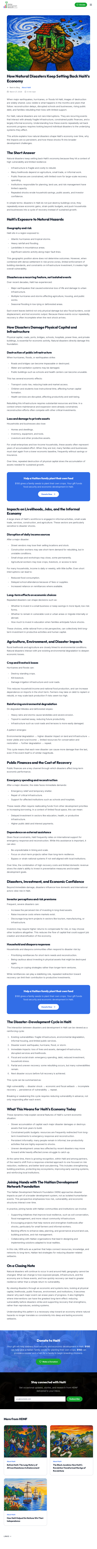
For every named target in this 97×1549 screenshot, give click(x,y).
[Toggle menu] (90, 4)
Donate (82, 5)
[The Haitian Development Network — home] (11, 4)
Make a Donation (50, 1362)
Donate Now (46, 494)
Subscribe (74, 1399)
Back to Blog (15, 87)
